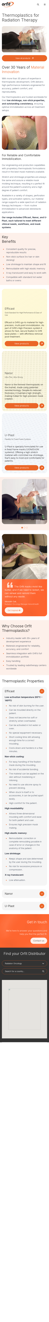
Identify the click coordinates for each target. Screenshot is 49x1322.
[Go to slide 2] (24, 527)
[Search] (38, 4)
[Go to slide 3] (27, 527)
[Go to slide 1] (22, 527)
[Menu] (44, 4)
